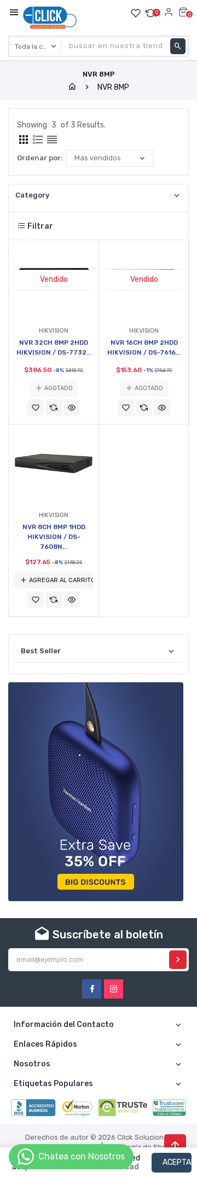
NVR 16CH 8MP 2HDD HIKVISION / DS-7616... (144, 347)
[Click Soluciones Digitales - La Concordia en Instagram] (113, 989)
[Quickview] (71, 407)
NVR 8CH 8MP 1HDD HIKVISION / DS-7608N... (53, 536)
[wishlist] (35, 407)
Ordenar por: (40, 158)
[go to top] (175, 1145)
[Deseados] (136, 13)
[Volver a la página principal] (72, 87)
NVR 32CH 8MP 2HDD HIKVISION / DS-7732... (53, 347)
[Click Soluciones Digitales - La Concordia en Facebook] (91, 989)
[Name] (178, 959)
